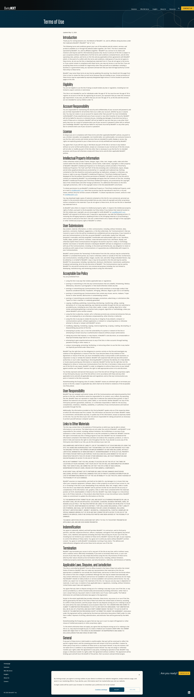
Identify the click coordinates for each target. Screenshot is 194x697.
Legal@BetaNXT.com (118, 212)
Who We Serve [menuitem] (8, 670)
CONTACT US (187, 8)
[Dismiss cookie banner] (139, 675)
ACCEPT (116, 689)
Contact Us (183, 673)
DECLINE (132, 689)
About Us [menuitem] (6, 678)
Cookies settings (101, 689)
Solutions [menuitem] (6, 667)
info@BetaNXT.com (77, 190)
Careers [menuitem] (6, 681)
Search (178, 8)
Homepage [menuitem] (7, 663)
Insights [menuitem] (6, 674)
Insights (155, 9)
